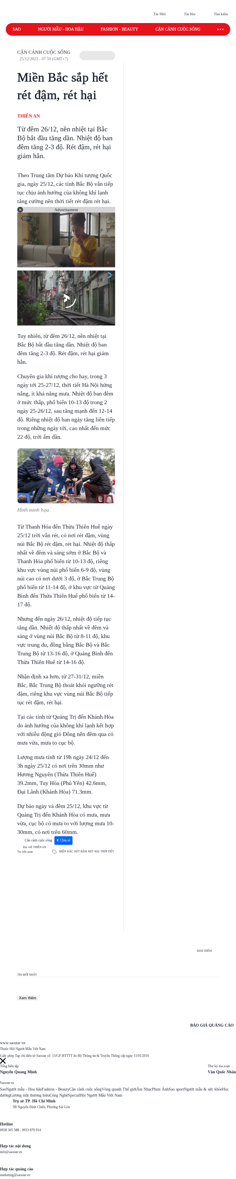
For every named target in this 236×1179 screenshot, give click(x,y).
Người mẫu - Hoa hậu (60, 29)
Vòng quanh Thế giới (119, 1089)
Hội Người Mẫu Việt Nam (101, 1095)
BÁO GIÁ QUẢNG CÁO (212, 1025)
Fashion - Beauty (119, 29)
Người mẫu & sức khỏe (203, 1089)
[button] (97, 55)
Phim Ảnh (160, 1089)
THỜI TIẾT (107, 851)
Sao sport (176, 1089)
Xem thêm (27, 998)
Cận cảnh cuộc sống (177, 29)
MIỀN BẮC (66, 851)
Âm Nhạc (144, 1089)
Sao (17, 29)
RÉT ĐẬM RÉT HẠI (86, 851)
